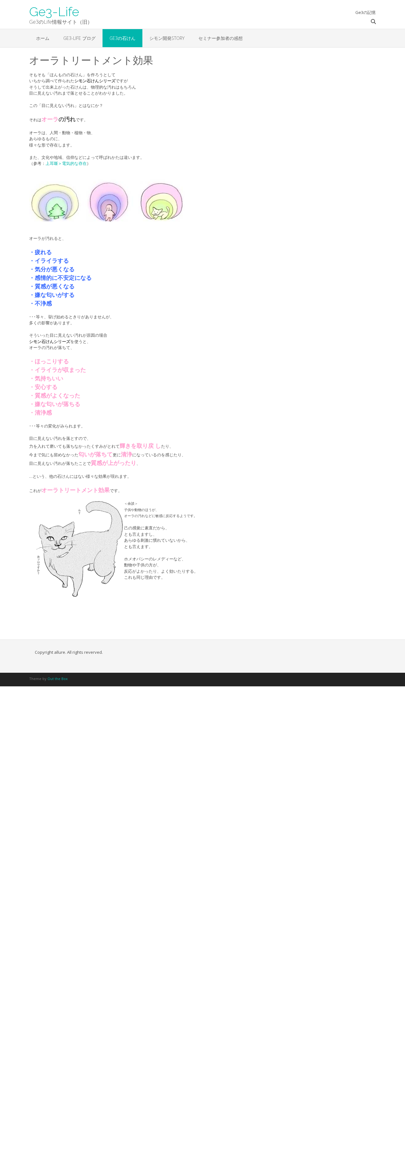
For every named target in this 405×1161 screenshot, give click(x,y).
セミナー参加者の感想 (220, 38)
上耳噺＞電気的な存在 (66, 163)
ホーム (42, 38)
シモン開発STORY (166, 38)
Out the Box (57, 678)
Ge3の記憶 (365, 12)
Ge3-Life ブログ (79, 38)
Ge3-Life (54, 11)
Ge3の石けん (122, 38)
